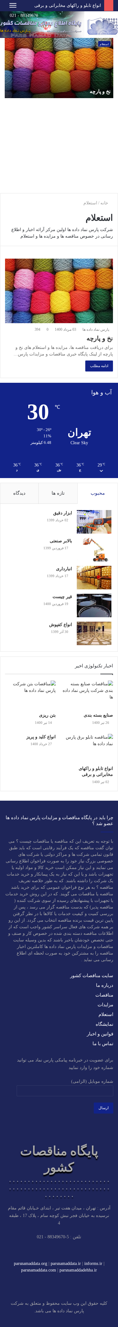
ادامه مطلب (99, 366)
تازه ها (58, 493)
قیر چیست (62, 596)
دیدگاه (19, 493)
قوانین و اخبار (100, 1033)
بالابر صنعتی (61, 541)
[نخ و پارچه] (59, 291)
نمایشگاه (104, 1024)
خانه (105, 203)
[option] (59, 113)
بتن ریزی (47, 715)
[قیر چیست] (94, 605)
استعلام (104, 44)
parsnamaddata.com (38, 1270)
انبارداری (64, 568)
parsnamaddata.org (30, 1263)
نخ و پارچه (100, 91)
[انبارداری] (94, 577)
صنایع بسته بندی (98, 715)
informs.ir (93, 1263)
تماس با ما (103, 1043)
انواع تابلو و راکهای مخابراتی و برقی (67, 5)
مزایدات (105, 1004)
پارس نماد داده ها (96, 329)
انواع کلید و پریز (41, 737)
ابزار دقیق (62, 513)
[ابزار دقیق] (94, 522)
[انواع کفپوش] (94, 633)
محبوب (98, 493)
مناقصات (104, 995)
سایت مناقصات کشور (91, 975)
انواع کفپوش (60, 624)
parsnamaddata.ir (66, 1263)
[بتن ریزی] (30, 695)
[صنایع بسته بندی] (87, 695)
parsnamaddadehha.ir (78, 1270)
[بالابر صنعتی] (94, 549)
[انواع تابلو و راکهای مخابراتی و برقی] (87, 748)
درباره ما (104, 985)
